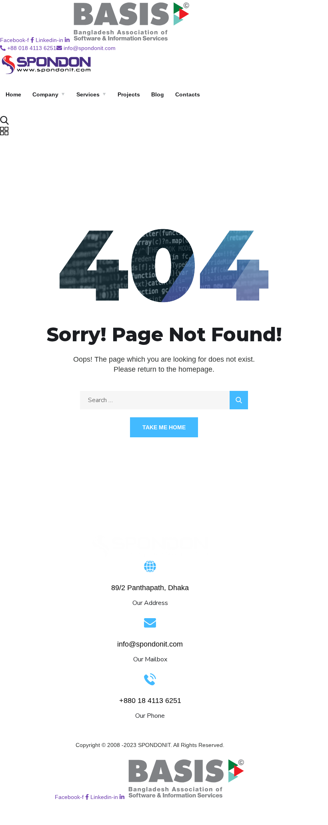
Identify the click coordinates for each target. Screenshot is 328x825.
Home (13, 94)
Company (45, 94)
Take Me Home (164, 427)
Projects (129, 94)
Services (88, 94)
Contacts (187, 94)
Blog (157, 94)
